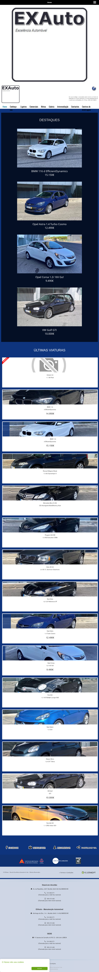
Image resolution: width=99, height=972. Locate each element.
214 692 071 (51, 893)
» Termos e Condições (66, 872)
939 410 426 (51, 899)
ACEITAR (39, 968)
